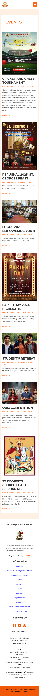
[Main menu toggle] (35, 4)
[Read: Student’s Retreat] (19, 344)
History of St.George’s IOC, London (19, 571)
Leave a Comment (8, 86)
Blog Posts (19, 584)
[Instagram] (24, 625)
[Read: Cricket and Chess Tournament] (19, 53)
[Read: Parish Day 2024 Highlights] (19, 276)
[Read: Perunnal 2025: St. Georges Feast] (19, 146)
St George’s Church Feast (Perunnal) (14, 485)
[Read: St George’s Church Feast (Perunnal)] (19, 456)
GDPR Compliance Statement (19, 607)
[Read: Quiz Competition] (19, 393)
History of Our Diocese (19, 575)
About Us (19, 566)
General (25, 86)
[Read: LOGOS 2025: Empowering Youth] (19, 211)
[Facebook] (14, 625)
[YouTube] (19, 625)
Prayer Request (19, 598)
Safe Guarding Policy (19, 611)
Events (18, 86)
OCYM (24, 182)
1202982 (27, 556)
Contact (19, 589)
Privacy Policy (19, 602)
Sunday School (27, 362)
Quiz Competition (17, 408)
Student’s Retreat (18, 358)
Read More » (6, 115)
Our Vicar (19, 593)
